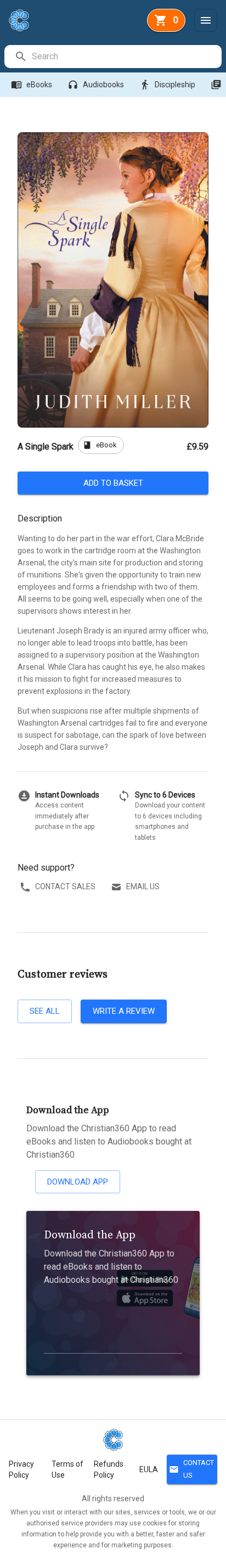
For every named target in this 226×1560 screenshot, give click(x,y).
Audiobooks (95, 84)
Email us (143, 886)
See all (45, 1011)
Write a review (124, 1011)
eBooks (31, 84)
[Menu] (205, 20)
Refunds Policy (108, 1469)
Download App (77, 1182)
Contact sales (65, 886)
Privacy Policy (21, 1469)
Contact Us (191, 1468)
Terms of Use (67, 1469)
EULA (148, 1469)
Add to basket (113, 483)
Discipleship (167, 84)
